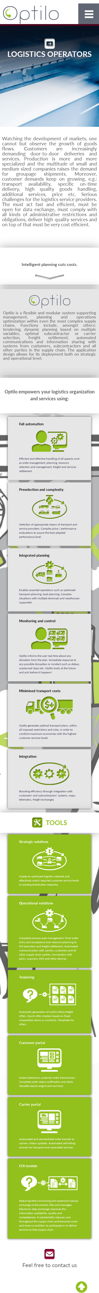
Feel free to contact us (49, 1265)
